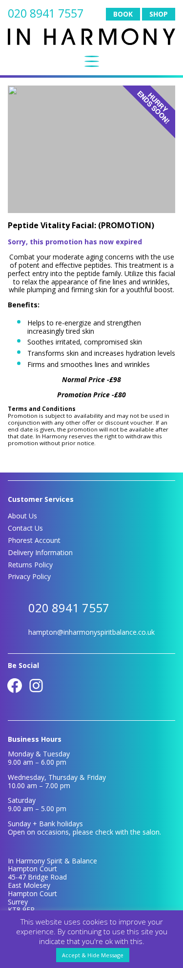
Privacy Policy (29, 576)
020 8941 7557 (45, 13)
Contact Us (25, 528)
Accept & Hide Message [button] (92, 955)
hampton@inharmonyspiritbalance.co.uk (91, 632)
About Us (22, 515)
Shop (158, 14)
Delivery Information (40, 552)
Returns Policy (30, 564)
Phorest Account (34, 540)
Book (123, 14)
